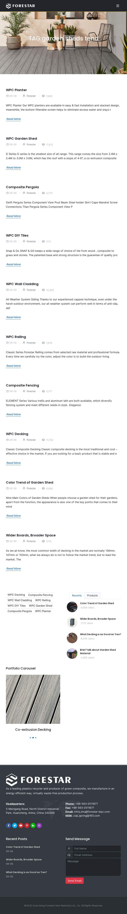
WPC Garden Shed (21, 138)
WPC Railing (16, 336)
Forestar (31, 95)
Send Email (75, 880)
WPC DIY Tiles (17, 235)
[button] (30, 737)
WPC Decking (17, 433)
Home (58, 48)
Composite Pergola (22, 187)
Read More (13, 119)
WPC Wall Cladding (22, 284)
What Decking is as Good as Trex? (100, 634)
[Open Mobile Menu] (117, 5)
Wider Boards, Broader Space (31, 535)
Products (70, 48)
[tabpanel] (94, 633)
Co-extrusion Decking (33, 729)
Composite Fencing (22, 385)
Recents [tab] (77, 595)
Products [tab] (92, 595)
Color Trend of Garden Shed (29, 482)
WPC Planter (16, 90)
